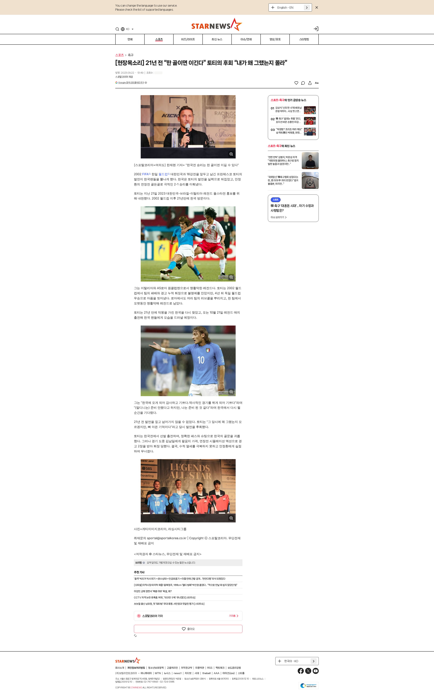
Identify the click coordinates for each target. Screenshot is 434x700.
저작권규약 (186, 667)
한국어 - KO (291, 661)
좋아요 (191, 628)
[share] (310, 83)
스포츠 (119, 55)
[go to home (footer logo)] (128, 660)
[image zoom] (231, 154)
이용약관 (199, 667)
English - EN (285, 7)
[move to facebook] (301, 671)
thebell (206, 673)
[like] (296, 83)
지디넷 (188, 673)
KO (127, 29)
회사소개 (119, 667)
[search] (117, 29)
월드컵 (163, 174)
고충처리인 (172, 667)
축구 (130, 55)
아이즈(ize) (229, 673)
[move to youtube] (316, 671)
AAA (216, 673)
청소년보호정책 (156, 667)
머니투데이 (146, 673)
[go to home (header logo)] (217, 24)
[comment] (303, 83)
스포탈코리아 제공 (124, 77)
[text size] (317, 83)
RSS (209, 667)
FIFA (145, 174)
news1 (178, 673)
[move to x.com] (308, 671)
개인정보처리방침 (136, 667)
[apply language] (307, 7)
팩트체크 (220, 667)
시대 (197, 673)
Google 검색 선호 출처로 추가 (131, 82)
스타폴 (241, 673)
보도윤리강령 (234, 667)
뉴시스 (167, 673)
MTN (158, 673)
